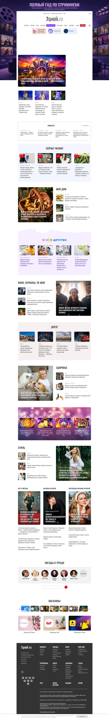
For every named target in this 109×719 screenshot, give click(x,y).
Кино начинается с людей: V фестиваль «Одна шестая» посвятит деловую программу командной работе (40, 302)
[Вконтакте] (23, 678)
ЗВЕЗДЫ (42, 649)
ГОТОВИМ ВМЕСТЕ (82, 651)
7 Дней (64, 13)
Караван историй (46, 13)
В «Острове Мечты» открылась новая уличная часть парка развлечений (63, 349)
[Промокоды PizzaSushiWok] (55, 609)
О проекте (23, 661)
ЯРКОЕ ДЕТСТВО (55, 684)
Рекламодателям (26, 657)
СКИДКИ (68, 683)
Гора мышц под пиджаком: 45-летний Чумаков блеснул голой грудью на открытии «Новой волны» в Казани (41, 109)
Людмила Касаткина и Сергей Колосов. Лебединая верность (77, 529)
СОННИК (42, 667)
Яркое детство (51, 25)
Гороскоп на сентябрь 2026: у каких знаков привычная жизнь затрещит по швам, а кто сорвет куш (63, 433)
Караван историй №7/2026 (52, 511)
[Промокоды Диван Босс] (83, 609)
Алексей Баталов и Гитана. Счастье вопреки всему (79, 536)
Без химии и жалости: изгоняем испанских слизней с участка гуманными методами (45, 134)
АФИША (54, 665)
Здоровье (71, 25)
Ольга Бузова (45, 578)
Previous (20, 609)
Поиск (90, 13)
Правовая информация (27, 655)
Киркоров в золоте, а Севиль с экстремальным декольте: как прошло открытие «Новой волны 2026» (81, 134)
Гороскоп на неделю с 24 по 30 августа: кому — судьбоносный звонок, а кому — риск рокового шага (42, 81)
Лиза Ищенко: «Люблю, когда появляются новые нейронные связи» (29, 548)
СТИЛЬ (80, 663)
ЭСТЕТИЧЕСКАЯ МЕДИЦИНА (69, 677)
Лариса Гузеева (73, 578)
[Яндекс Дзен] (28, 681)
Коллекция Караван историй (56, 13)
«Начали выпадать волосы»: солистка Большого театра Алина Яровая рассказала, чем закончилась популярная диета (73, 474)
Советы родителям (43, 257)
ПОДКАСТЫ (55, 669)
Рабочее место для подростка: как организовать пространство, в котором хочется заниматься (62, 264)
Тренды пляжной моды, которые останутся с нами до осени (39, 466)
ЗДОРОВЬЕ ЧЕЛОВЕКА (68, 666)
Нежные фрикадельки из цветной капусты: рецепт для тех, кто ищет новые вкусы (81, 262)
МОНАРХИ (42, 651)
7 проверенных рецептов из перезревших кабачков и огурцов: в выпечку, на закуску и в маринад (82, 171)
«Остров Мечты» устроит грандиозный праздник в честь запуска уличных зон (26, 349)
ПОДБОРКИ (68, 653)
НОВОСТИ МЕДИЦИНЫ (68, 670)
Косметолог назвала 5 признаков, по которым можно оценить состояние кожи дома (38, 457)
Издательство (25, 653)
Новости (26, 25)
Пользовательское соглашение (47, 712)
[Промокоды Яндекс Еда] (45, 609)
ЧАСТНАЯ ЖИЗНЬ (57, 653)
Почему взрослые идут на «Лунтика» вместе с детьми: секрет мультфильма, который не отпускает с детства (58, 109)
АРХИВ (80, 683)
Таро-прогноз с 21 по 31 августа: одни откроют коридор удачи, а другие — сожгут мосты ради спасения (45, 433)
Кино (37, 25)
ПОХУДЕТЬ (68, 672)
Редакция (23, 663)
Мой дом (42, 25)
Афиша (22, 344)
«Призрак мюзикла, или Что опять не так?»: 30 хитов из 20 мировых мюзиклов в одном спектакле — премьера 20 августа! (45, 351)
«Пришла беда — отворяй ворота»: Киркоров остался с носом (27, 134)
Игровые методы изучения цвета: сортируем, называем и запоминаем (26, 262)
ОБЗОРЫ (67, 654)
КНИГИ (54, 667)
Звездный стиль (24, 509)
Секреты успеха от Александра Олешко (52, 538)
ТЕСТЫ (54, 671)
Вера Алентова (25, 578)
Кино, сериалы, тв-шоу (31, 283)
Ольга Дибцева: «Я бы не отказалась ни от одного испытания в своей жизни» (54, 545)
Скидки (83, 25)
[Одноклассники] (26, 678)
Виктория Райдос (54, 579)
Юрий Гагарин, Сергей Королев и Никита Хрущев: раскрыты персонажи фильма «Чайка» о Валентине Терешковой (38, 312)
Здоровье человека (25, 165)
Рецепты (77, 257)
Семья (66, 204)
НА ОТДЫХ (80, 654)
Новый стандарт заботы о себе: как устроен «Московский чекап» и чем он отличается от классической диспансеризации (27, 172)
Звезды (32, 25)
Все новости (86, 125)
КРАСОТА (80, 667)
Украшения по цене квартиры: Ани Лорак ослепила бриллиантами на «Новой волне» (25, 108)
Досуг (65, 25)
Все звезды (83, 573)
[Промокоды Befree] (74, 609)
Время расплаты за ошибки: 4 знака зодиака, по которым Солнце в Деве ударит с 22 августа (27, 433)
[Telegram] (31, 681)
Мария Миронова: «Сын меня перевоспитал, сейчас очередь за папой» (78, 543)
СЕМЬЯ (80, 653)
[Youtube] (30, 678)
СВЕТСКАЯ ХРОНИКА (55, 650)
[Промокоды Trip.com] (26, 609)
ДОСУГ (55, 663)
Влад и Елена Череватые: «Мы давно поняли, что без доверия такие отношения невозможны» (54, 530)
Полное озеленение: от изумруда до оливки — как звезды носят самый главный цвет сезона (29, 517)
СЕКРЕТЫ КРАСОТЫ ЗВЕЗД (83, 670)
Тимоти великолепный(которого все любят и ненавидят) (55, 518)
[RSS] (28, 684)
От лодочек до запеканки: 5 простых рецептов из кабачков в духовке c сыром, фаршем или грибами (77, 198)
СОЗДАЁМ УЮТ (81, 649)
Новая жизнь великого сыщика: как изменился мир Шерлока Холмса (73, 310)
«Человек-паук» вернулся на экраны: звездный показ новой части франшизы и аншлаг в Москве (29, 540)
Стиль (77, 25)
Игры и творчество (25, 257)
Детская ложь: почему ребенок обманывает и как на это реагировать (45, 261)
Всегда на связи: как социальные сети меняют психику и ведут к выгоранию (76, 386)
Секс (66, 373)
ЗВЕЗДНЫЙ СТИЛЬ (82, 672)
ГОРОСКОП (42, 665)
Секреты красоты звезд (65, 467)
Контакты (23, 659)
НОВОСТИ (43, 647)
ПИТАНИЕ (67, 674)
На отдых (67, 214)
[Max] (33, 678)
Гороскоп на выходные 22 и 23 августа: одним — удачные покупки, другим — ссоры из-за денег (81, 433)
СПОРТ (41, 653)
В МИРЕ (42, 654)
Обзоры (53, 102)
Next (89, 609)
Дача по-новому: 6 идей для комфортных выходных (76, 208)
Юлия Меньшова (35, 579)
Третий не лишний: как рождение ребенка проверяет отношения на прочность (77, 376)
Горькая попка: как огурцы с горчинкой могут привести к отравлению (77, 397)
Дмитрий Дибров (64, 579)
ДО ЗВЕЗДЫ (43, 669)
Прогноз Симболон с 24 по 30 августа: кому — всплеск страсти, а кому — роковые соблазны (45, 170)
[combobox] (53, 587)
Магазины (54, 601)
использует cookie (41, 715)
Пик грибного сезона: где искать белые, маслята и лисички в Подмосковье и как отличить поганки (35, 215)
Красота (29, 453)
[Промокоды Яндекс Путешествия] (35, 609)
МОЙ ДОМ (81, 647)
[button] (89, 623)
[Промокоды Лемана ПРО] (64, 609)
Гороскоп (23, 75)
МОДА (79, 665)
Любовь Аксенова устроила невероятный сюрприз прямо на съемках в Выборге (63, 170)
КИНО (67, 647)
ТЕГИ (41, 683)
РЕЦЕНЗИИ (68, 651)
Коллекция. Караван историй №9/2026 (78, 510)
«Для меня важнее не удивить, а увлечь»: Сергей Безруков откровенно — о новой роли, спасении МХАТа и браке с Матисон (29, 531)
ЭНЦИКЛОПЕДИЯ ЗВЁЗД (57, 657)
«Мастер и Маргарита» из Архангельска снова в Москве (81, 348)
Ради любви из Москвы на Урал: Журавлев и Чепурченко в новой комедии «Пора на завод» (39, 292)
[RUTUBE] (25, 681)
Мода (28, 463)
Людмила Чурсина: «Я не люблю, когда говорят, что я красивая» (79, 518)
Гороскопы (59, 25)
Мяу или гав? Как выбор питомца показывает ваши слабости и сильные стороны (35, 395)
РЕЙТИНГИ (55, 654)
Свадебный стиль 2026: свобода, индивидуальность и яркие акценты (37, 476)
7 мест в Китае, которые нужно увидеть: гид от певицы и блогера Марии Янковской (77, 218)
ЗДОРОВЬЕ (68, 663)
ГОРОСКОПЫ (44, 663)
